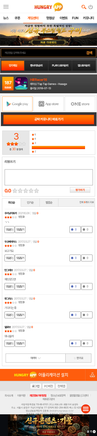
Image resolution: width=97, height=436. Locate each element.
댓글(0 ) (9, 229)
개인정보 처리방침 (38, 395)
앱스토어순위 (84, 65)
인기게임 (13, 65)
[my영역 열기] (6, 6)
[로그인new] (91, 6)
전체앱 (61, 386)
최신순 (11, 202)
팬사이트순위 (36, 65)
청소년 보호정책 (58, 395)
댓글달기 (20, 229)
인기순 (30, 202)
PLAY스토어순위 (60, 65)
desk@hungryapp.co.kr (61, 410)
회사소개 (9, 395)
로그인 (35, 386)
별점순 (49, 202)
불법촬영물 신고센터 (78, 395)
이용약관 (21, 395)
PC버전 (48, 386)
